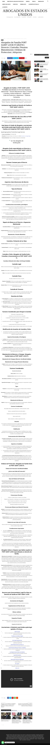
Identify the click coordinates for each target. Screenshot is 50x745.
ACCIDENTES (4, 7)
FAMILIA (4, 38)
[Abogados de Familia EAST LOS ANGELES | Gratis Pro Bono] (6, 715)
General (28, 1)
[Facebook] (8, 698)
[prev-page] (1, 724)
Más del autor (14, 710)
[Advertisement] (25, 26)
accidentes (41, 66)
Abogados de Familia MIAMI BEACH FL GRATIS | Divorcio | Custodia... (44, 79)
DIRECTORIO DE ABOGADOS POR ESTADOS (15, 1)
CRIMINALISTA (23, 4)
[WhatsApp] (15, 698)
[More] (26, 58)
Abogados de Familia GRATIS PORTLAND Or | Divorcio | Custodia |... (44, 74)
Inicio (2, 38)
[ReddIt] (17, 698)
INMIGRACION (41, 1)
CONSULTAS (15, 4)
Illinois (41, 71)
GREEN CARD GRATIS (6, 4)
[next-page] (3, 724)
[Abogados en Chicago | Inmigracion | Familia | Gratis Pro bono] (36, 70)
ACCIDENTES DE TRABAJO (34, 4)
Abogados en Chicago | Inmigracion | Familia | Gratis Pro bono (44, 69)
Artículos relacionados (6, 710)
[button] (48, 1)
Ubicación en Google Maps (25, 136)
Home (3, 1)
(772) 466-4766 (13, 134)
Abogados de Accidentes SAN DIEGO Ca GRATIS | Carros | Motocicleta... (44, 64)
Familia (34, 1)
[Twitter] (10, 698)
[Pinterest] (13, 698)
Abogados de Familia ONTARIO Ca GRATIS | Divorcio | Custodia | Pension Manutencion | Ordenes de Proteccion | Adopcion (25, 704)
